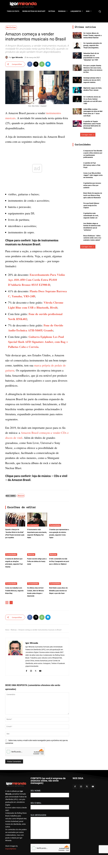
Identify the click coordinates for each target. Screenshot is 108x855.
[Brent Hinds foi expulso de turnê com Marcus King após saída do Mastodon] (77, 195)
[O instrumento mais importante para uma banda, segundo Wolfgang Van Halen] (37, 520)
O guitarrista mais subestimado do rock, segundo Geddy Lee (91, 215)
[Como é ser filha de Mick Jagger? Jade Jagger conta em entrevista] (77, 175)
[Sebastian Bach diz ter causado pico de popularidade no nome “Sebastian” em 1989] (77, 55)
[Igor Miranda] (7, 57)
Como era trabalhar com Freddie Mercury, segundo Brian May (14, 590)
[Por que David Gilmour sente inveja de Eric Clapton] (77, 205)
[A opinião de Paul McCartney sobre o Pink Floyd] (77, 165)
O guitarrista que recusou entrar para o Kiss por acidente (92, 185)
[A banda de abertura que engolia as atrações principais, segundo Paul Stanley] (15, 549)
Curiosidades (11, 525)
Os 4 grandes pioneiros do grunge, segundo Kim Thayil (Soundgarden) (92, 45)
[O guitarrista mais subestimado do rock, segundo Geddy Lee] (77, 215)
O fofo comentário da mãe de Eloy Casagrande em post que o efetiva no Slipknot (59, 561)
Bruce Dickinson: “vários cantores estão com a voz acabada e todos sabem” (92, 238)
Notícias (11, 27)
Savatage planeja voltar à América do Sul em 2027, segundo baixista (92, 80)
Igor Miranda (17, 57)
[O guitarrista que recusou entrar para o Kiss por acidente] (77, 185)
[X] (35, 64)
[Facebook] (29, 64)
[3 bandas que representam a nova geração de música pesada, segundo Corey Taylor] (59, 520)
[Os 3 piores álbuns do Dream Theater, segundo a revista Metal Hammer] (77, 35)
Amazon (21, 496)
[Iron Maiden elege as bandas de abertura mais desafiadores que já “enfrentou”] (77, 225)
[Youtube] (40, 670)
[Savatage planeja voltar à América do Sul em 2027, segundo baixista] (77, 80)
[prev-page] (7, 602)
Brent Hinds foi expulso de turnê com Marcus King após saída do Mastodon (92, 195)
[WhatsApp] (42, 64)
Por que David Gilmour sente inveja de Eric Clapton (91, 205)
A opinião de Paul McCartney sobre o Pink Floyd (91, 165)
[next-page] (11, 602)
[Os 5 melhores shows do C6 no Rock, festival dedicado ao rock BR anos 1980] (77, 99)
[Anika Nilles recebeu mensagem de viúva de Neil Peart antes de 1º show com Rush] (77, 111)
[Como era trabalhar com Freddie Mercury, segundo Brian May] (15, 578)
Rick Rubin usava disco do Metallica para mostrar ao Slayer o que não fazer (58, 590)
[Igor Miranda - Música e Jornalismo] (23, 5)
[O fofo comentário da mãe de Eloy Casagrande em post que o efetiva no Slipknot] (59, 549)
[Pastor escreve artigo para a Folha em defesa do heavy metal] (37, 549)
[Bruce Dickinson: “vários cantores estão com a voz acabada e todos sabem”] (77, 238)
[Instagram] (31, 670)
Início (7, 630)
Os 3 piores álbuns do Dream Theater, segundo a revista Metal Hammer (92, 35)
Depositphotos (10, 849)
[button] (100, 11)
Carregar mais (87, 134)
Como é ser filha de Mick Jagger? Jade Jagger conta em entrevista (92, 175)
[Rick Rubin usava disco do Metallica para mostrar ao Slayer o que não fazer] (59, 578)
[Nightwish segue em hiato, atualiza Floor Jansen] (77, 90)
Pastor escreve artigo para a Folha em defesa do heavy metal (36, 561)
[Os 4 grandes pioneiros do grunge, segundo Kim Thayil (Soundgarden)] (77, 45)
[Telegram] (48, 64)
